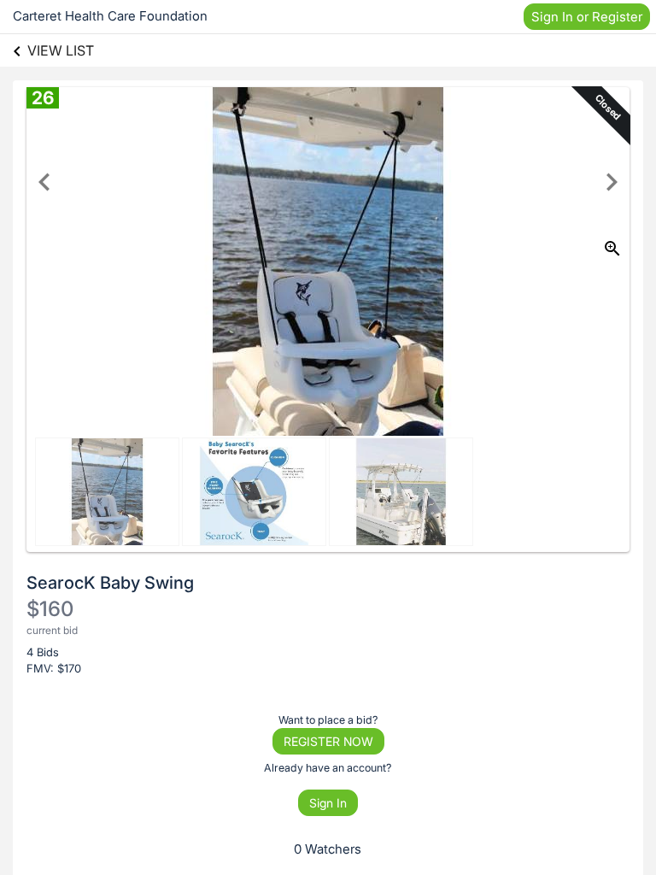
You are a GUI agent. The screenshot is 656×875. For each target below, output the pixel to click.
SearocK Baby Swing (110, 583)
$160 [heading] (49, 608)
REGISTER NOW (328, 741)
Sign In (328, 803)
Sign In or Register (586, 17)
